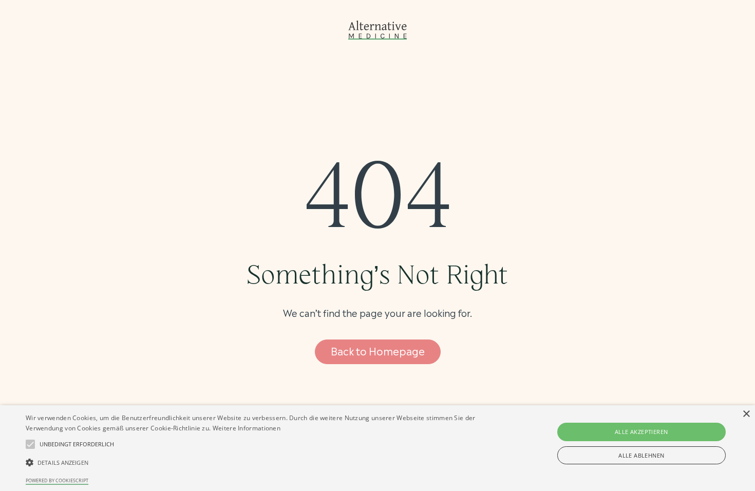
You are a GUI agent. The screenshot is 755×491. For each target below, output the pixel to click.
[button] (77, 444)
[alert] (377, 448)
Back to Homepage (378, 350)
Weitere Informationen (246, 428)
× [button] (746, 414)
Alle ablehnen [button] (641, 455)
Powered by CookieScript (57, 480)
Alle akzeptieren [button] (641, 432)
